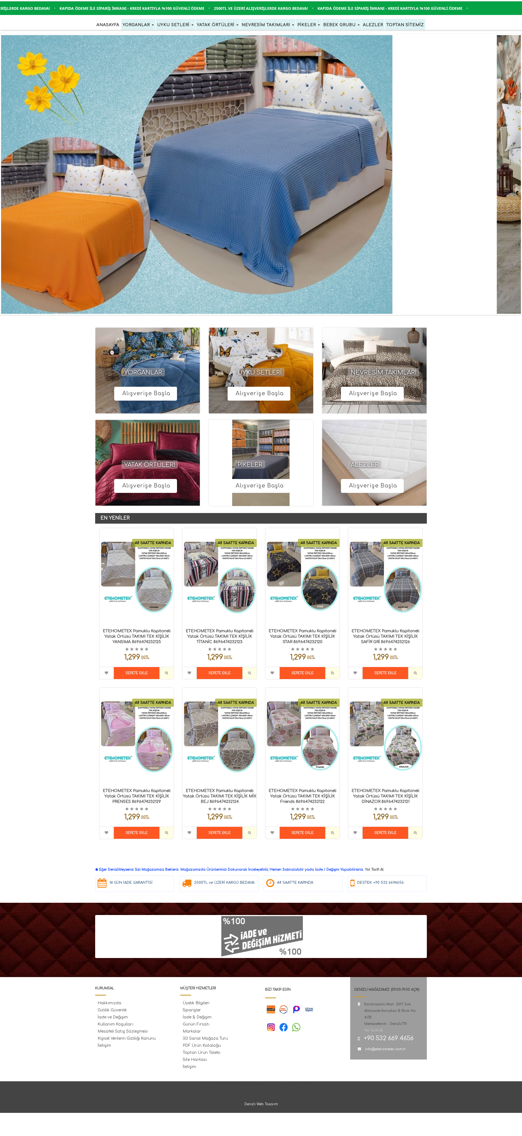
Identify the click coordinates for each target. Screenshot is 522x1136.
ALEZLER (365, 465)
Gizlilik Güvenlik (112, 1010)
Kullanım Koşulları (115, 1024)
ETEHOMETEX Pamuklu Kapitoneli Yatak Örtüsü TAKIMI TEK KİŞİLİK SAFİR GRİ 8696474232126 (385, 636)
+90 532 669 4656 (389, 1038)
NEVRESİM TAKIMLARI (384, 372)
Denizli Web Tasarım (261, 1104)
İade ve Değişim (113, 1017)
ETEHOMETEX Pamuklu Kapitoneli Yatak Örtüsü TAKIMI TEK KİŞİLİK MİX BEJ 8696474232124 (219, 796)
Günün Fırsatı (196, 1024)
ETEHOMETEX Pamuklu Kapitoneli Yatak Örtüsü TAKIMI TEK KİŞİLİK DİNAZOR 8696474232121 (385, 796)
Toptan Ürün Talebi (201, 1053)
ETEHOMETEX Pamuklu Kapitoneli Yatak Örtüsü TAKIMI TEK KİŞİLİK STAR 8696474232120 (302, 636)
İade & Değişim (197, 1017)
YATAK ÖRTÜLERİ (149, 465)
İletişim (104, 1045)
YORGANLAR (143, 372)
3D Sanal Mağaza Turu (205, 1038)
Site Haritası (195, 1060)
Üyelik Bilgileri (196, 1003)
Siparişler (192, 1010)
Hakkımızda (109, 1003)
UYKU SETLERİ (260, 372)
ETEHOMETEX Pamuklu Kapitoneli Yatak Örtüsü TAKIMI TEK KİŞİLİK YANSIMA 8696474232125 (136, 636)
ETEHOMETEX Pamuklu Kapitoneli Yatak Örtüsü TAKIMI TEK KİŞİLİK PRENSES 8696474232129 (136, 796)
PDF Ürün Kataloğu (202, 1045)
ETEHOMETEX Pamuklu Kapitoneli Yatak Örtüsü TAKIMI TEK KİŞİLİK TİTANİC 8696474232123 (219, 636)
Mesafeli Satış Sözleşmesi (123, 1031)
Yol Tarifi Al (374, 869)
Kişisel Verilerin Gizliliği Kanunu (127, 1038)
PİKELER (250, 465)
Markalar (192, 1031)
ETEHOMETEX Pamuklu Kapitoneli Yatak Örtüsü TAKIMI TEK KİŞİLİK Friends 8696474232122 (302, 796)
